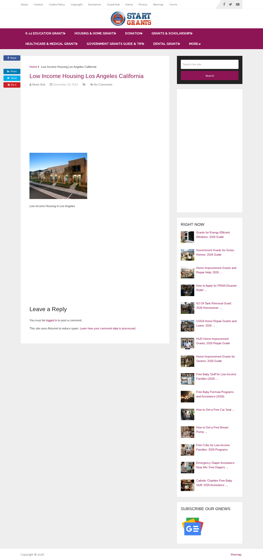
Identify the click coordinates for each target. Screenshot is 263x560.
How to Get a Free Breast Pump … (212, 429)
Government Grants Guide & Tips (115, 44)
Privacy (143, 4)
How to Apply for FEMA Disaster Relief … (216, 288)
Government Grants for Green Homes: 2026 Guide (215, 252)
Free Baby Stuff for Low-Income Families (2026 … (216, 376)
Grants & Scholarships (172, 33)
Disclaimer (94, 4)
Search (209, 75)
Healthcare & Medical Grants (51, 44)
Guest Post (113, 4)
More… (194, 44)
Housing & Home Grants (95, 33)
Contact (38, 4)
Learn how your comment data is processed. (108, 328)
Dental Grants (166, 44)
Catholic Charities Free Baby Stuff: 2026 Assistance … (214, 483)
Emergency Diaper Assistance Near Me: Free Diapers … (215, 465)
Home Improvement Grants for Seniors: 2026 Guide (215, 359)
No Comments (103, 84)
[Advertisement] (99, 121)
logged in (51, 320)
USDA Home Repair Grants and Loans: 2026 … (216, 323)
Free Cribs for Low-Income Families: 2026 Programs (213, 447)
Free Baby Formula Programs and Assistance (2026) (215, 394)
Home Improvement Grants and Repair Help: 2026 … (216, 270)
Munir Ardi (38, 84)
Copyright (76, 4)
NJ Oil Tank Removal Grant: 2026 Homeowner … (214, 305)
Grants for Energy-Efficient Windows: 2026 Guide (213, 234)
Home (129, 4)
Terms (173, 4)
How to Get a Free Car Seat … (215, 409)
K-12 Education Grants (45, 33)
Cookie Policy (57, 4)
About (24, 4)
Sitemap (158, 4)
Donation (133, 33)
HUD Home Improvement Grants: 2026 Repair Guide (213, 341)
